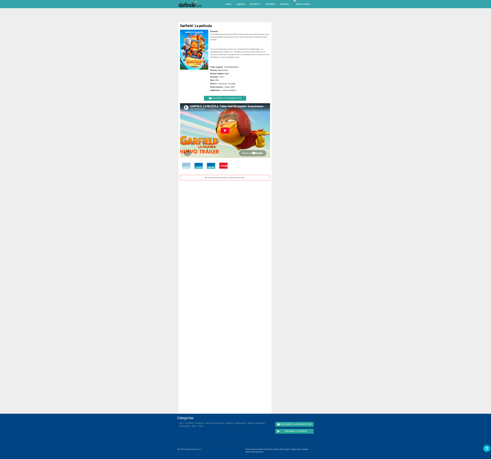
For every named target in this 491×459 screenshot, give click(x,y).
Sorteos (284, 4)
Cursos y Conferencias (215, 423)
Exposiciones (240, 423)
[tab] (186, 166)
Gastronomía (184, 426)
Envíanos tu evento (292, 431)
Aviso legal (284, 449)
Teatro (201, 426)
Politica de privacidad (254, 449)
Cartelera (270, 4)
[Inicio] (190, 4)
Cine (181, 423)
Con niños (189, 423)
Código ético (295, 449)
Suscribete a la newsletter (225, 98)
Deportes (229, 423)
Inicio (228, 4)
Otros (194, 426)
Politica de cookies (271, 449)
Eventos (254, 4)
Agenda (240, 4)
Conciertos (199, 423)
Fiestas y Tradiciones (256, 423)
